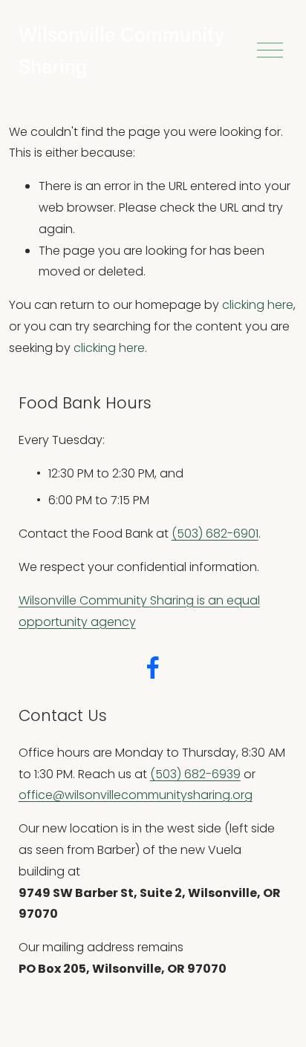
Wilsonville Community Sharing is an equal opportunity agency (139, 611)
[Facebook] (153, 667)
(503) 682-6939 (195, 774)
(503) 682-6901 (215, 533)
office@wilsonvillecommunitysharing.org (136, 794)
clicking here (257, 304)
